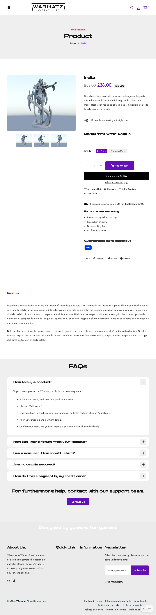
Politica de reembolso (134, 605)
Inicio (73, 43)
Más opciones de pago (116, 182)
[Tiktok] (14, 580)
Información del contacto (118, 601)
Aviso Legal (140, 601)
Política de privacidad (109, 605)
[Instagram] (8, 580)
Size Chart (92, 193)
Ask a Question (128, 189)
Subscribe (140, 570)
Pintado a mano (118, 150)
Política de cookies (139, 609)
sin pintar (101, 150)
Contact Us (78, 501)
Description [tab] (13, 293)
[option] (41, 103)
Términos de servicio (116, 609)
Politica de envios (93, 601)
